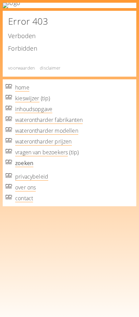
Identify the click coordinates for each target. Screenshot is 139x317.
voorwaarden (21, 68)
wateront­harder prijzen (43, 141)
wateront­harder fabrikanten (49, 120)
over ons (25, 187)
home (22, 87)
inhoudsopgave (33, 109)
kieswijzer (27, 98)
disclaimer (50, 68)
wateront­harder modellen (46, 130)
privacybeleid (31, 176)
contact (24, 198)
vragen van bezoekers (41, 152)
